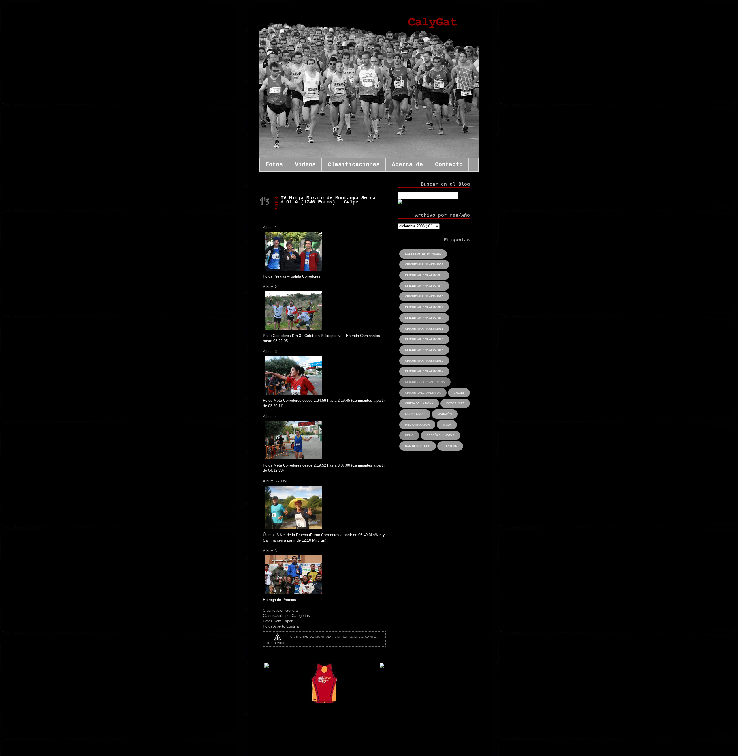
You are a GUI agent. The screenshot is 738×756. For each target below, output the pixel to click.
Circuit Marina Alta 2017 (424, 371)
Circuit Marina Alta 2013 (424, 328)
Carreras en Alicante (356, 636)
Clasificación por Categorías (286, 615)
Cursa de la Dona (419, 403)
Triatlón (450, 446)
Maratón (445, 414)
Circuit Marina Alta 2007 (424, 264)
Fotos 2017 (455, 403)
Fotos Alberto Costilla (281, 626)
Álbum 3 (270, 351)
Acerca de (407, 164)
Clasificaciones (354, 164)
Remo (409, 435)
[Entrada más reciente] (266, 666)
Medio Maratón (417, 424)
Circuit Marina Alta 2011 (424, 307)
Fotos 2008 (275, 643)
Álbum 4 (270, 416)
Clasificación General (280, 610)
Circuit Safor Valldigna (425, 381)
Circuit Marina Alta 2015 (424, 349)
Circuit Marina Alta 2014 (424, 339)
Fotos (274, 164)
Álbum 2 (270, 287)
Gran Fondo (415, 414)
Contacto (449, 164)
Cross (459, 392)
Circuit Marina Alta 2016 (424, 360)
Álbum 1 (270, 227)
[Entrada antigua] (382, 666)
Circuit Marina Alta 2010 (424, 296)
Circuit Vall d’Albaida (423, 392)
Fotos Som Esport (278, 621)
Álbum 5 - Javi (275, 481)
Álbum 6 (270, 551)
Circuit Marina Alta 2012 (424, 317)
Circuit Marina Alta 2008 (424, 275)
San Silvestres (417, 446)
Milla (447, 424)
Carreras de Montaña (311, 636)
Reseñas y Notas (440, 435)
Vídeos (305, 164)
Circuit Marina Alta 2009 (424, 285)
